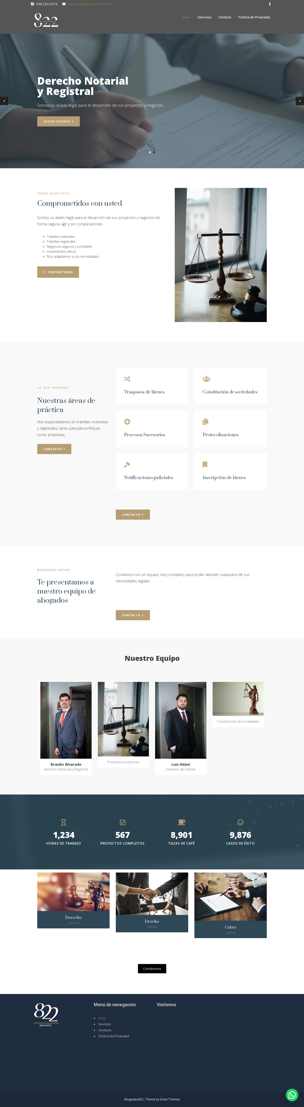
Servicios (204, 17)
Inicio (187, 17)
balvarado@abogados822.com (89, 4)
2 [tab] (154, 152)
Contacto (224, 17)
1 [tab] (150, 152)
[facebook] (270, 4)
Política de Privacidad (254, 17)
